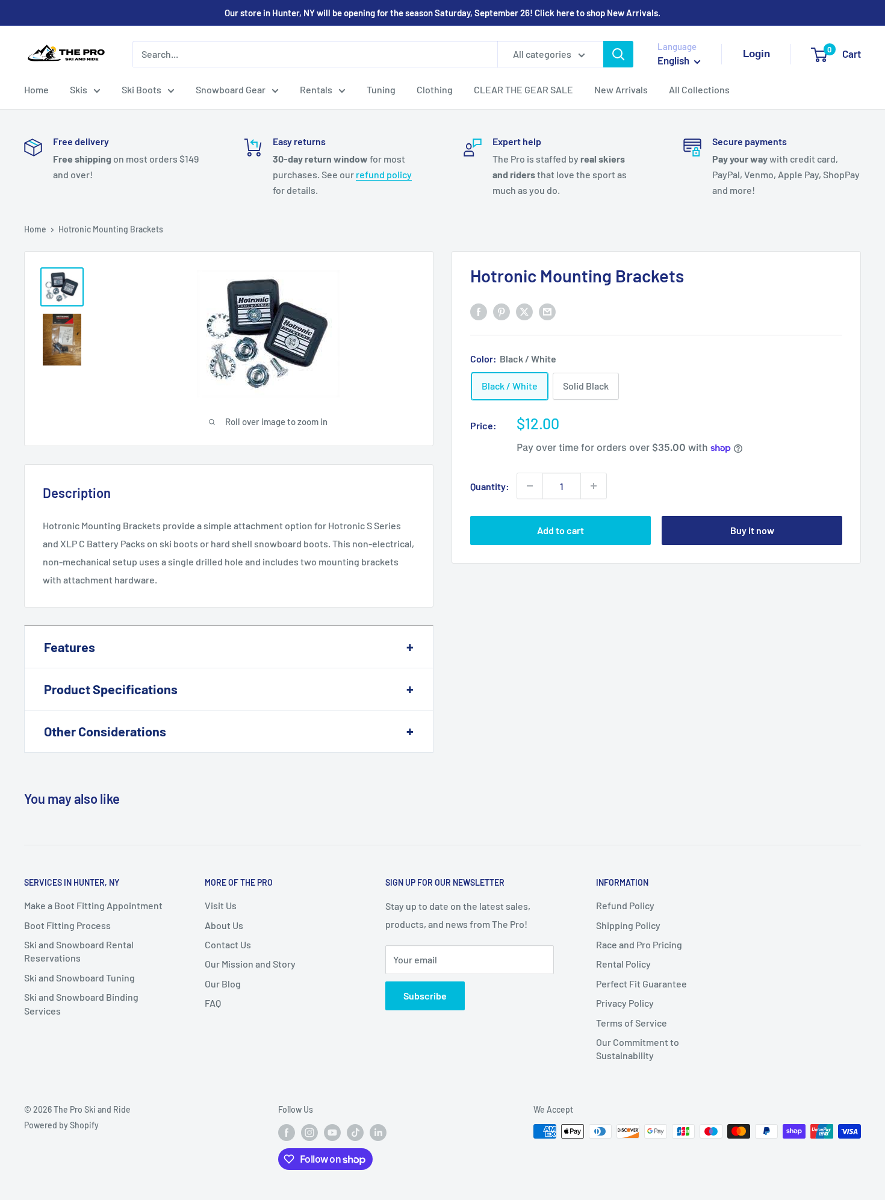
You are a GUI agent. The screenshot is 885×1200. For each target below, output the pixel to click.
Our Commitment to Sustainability (637, 1048)
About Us (224, 925)
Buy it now (752, 530)
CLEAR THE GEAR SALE (523, 89)
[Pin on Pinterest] (501, 311)
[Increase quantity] (593, 486)
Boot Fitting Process (67, 925)
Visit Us (221, 905)
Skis (78, 89)
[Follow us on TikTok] (355, 1132)
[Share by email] (547, 311)
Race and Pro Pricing (639, 944)
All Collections (699, 89)
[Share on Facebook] (478, 311)
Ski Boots (141, 89)
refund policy (384, 174)
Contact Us (228, 944)
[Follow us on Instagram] (309, 1132)
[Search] (618, 54)
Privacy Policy (625, 1003)
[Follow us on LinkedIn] (378, 1132)
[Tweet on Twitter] (524, 311)
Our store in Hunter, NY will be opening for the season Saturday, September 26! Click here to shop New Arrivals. (442, 12)
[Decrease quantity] (529, 486)
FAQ (213, 1003)
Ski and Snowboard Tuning (79, 977)
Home (36, 89)
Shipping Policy (628, 925)
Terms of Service (631, 1022)
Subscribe (425, 995)
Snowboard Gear (231, 89)
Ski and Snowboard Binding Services (81, 1003)
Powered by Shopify (61, 1125)
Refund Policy (625, 905)
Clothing (435, 89)
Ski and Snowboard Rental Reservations (79, 951)
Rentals (316, 89)
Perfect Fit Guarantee (641, 983)
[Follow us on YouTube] (332, 1132)
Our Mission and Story (250, 963)
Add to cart (560, 530)
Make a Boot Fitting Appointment (93, 905)
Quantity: (489, 485)
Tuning (381, 89)
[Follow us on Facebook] (286, 1132)
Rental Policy (623, 963)
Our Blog (223, 983)
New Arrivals (621, 89)
